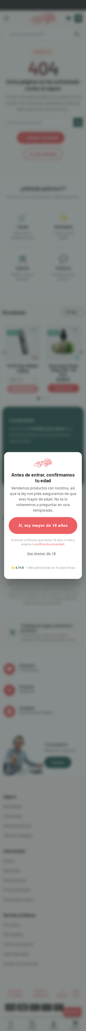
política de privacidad (49, 544)
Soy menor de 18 (41, 553)
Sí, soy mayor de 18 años (43, 525)
